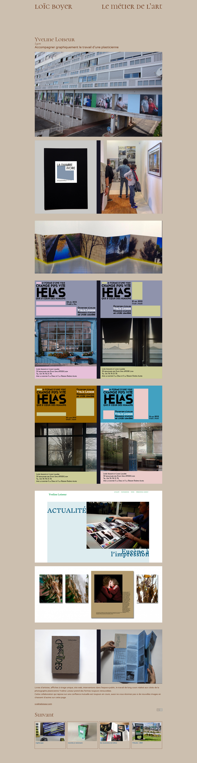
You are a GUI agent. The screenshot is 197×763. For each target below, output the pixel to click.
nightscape (39, 743)
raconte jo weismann (75, 743)
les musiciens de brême (108, 743)
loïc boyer (53, 6)
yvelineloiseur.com (43, 704)
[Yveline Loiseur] (98, 52)
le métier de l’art (132, 6)
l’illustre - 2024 (137, 743)
